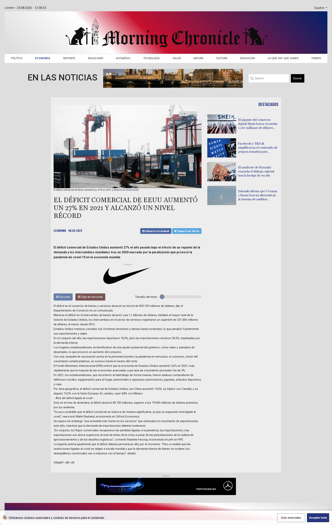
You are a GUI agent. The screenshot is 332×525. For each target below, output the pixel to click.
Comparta (157, 231)
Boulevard (95, 58)
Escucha (64, 297)
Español (319, 8)
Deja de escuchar (92, 297)
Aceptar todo (318, 517)
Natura (198, 58)
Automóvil (123, 58)
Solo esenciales (291, 517)
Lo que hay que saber (283, 58)
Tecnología (151, 58)
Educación (247, 58)
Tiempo (316, 58)
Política (16, 58)
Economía (42, 58)
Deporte (69, 58)
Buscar (297, 78)
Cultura (221, 58)
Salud (177, 58)
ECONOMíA (60, 230)
